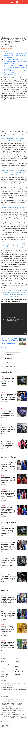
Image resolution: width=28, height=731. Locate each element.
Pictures (5, 674)
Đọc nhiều (4, 590)
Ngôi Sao (17, 666)
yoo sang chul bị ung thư (9, 362)
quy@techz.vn (8, 687)
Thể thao (3, 36)
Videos (5, 671)
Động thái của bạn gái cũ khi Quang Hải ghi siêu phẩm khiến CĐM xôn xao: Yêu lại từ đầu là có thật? (15, 55)
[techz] (14, 2)
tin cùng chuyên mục (8, 457)
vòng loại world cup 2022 (12, 351)
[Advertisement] (14, 116)
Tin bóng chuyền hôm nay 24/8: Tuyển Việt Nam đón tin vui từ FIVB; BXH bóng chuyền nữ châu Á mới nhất (8, 495)
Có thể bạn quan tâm (8, 523)
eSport (2, 440)
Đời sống (3, 624)
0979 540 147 (10, 685)
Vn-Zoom (17, 674)
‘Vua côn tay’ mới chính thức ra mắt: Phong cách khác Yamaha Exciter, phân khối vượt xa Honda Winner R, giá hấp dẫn (8, 562)
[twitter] (2, 366)
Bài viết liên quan (5, 52)
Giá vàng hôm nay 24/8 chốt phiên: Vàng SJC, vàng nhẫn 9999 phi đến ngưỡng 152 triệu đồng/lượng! (7, 629)
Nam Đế (7, 44)
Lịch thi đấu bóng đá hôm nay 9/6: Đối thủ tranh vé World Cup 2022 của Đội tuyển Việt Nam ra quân (10, 341)
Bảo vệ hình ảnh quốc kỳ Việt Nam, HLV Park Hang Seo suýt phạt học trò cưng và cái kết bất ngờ (15, 67)
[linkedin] (19, 366)
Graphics (5, 677)
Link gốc (3, 347)
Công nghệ (18, 661)
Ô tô (2, 376)
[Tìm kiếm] (21, 2)
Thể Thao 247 (19, 672)
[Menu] (26, 2)
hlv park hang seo (7, 358)
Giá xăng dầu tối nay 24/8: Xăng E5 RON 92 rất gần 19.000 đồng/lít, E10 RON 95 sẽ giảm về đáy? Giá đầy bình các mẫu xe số (8, 546)
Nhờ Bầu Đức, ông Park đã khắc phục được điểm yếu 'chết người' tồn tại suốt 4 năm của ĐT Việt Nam (15, 61)
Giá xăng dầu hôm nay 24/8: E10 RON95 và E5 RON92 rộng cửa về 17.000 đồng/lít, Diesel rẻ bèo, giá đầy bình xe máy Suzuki (8, 599)
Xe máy (2, 540)
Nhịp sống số (4, 640)
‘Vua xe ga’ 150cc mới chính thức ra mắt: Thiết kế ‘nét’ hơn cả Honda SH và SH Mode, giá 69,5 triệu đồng (8, 578)
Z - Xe (17, 664)
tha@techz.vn (22, 689)
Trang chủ (4, 661)
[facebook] (7, 366)
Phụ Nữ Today (5, 664)
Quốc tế (3, 392)
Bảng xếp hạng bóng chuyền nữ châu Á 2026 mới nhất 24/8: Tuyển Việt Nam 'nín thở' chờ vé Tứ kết (8, 511)
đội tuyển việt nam (8, 354)
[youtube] (15, 366)
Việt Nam (3, 475)
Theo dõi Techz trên (6, 49)
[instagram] (11, 366)
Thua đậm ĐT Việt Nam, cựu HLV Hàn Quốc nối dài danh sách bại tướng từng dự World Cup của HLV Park (15, 73)
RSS (16, 669)
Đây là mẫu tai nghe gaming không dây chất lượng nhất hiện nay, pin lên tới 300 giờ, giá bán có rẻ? (8, 445)
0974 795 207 (14, 689)
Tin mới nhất (6, 372)
